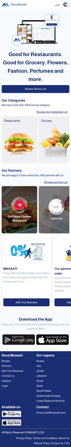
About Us (64, 438)
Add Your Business (26, 302)
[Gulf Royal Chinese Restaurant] (19, 232)
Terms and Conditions (45, 438)
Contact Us (56, 443)
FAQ (66, 443)
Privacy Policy (24, 438)
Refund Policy (42, 443)
